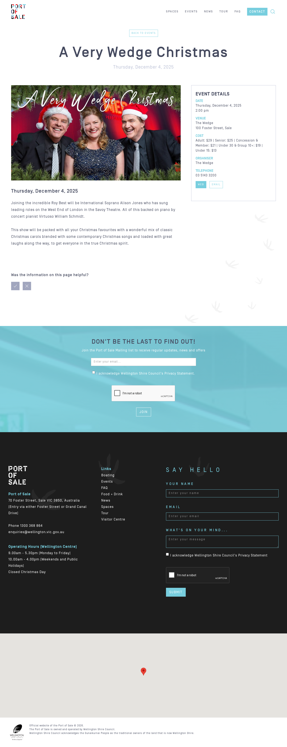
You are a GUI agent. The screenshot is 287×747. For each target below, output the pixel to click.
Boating (108, 475)
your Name (180, 484)
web (201, 184)
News (105, 500)
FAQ (104, 488)
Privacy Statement (252, 555)
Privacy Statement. (180, 373)
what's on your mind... (197, 530)
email (216, 184)
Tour (105, 513)
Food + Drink (112, 494)
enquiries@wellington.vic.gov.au (36, 532)
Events (107, 481)
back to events (144, 33)
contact (257, 11)
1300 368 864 (31, 526)
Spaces (107, 507)
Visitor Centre (113, 519)
